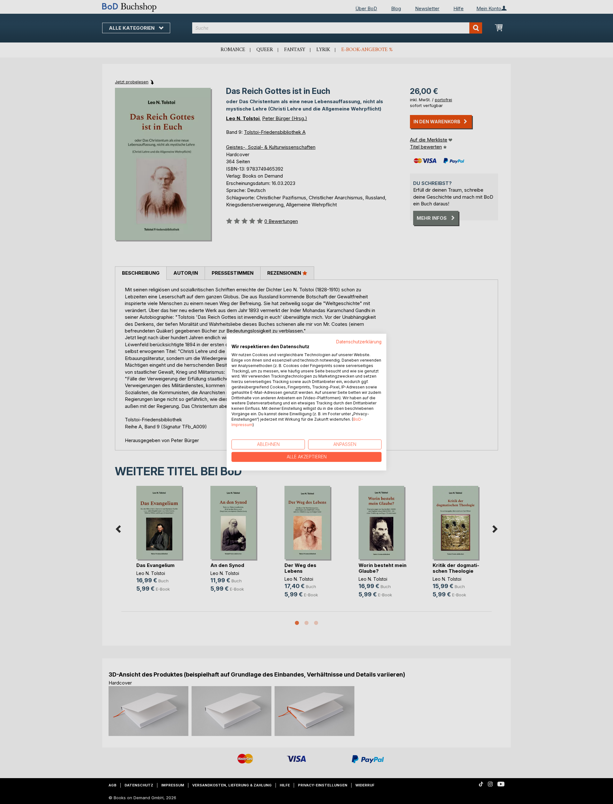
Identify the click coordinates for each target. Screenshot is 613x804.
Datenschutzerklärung (359, 341)
